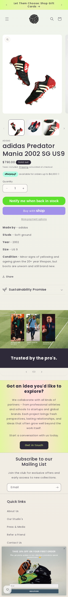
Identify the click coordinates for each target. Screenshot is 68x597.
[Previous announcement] (6, 5)
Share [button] (10, 276)
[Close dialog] (64, 548)
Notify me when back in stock (34, 201)
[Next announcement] (61, 5)
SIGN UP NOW (34, 591)
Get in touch (34, 445)
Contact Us (14, 542)
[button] (7, 19)
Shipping (23, 167)
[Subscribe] (57, 487)
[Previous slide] (26, 372)
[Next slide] (42, 372)
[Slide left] (4, 128)
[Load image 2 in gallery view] (34, 127)
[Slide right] (64, 128)
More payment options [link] (34, 219)
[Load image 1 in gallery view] (16, 127)
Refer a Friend (16, 534)
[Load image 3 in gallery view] (51, 127)
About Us (13, 511)
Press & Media (16, 527)
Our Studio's (15, 519)
